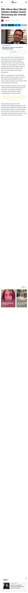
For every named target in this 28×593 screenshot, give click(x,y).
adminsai (7, 20)
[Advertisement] (14, 97)
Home (2, 6)
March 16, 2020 (15, 20)
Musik (6, 6)
